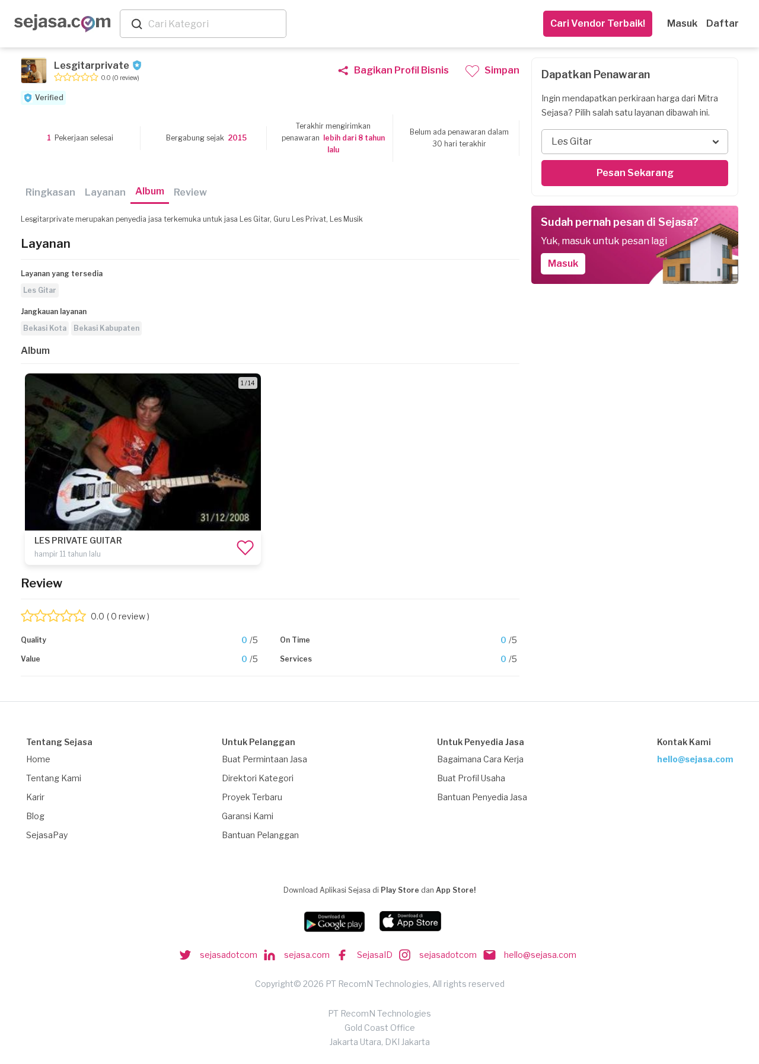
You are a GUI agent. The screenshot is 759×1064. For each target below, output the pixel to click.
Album (149, 191)
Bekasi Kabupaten (106, 328)
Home (38, 759)
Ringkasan (50, 192)
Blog (35, 816)
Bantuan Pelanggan (260, 835)
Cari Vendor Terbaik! (597, 23)
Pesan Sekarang (635, 172)
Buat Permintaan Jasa (264, 759)
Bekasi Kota (44, 328)
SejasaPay (47, 835)
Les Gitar (39, 290)
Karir (35, 797)
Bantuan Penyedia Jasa (482, 797)
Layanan (105, 192)
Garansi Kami (247, 816)
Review (190, 192)
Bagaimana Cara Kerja (480, 759)
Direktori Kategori (258, 778)
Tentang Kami (53, 778)
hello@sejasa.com (695, 759)
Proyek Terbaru (252, 797)
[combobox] (214, 24)
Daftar (722, 23)
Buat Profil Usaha (471, 778)
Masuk (682, 23)
